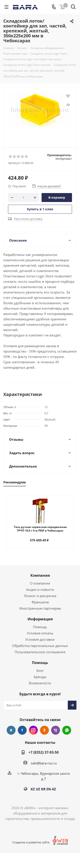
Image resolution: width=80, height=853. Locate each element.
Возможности (40, 683)
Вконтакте (11, 730)
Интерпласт (64, 159)
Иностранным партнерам (40, 608)
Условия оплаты (40, 633)
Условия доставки (40, 639)
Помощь (40, 627)
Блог (40, 670)
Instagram (33, 730)
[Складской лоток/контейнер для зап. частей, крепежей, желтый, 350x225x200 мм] (40, 115)
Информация (40, 619)
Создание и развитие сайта (30, 842)
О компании (40, 583)
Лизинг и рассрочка (40, 595)
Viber (55, 730)
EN (48, 789)
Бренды (40, 676)
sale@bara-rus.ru (44, 763)
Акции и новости (40, 589)
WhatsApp (66, 730)
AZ (54, 789)
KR (43, 789)
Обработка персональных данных (40, 645)
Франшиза (40, 602)
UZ (38, 789)
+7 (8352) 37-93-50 (43, 752)
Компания (40, 575)
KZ (33, 789)
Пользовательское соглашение (40, 652)
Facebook (22, 730)
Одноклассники (44, 730)
